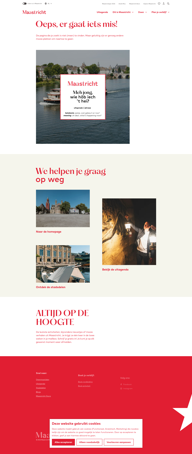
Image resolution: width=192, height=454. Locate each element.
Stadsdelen (41, 388)
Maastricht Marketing (48, 440)
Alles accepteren (63, 442)
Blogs (38, 392)
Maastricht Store (134, 4)
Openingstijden (42, 379)
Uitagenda (40, 384)
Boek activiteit (84, 386)
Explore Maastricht (150, 4)
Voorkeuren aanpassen (119, 442)
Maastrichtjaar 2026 (108, 4)
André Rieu (122, 4)
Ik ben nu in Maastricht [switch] (35, 3)
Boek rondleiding (85, 382)
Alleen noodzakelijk (89, 442)
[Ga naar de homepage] (34, 12)
